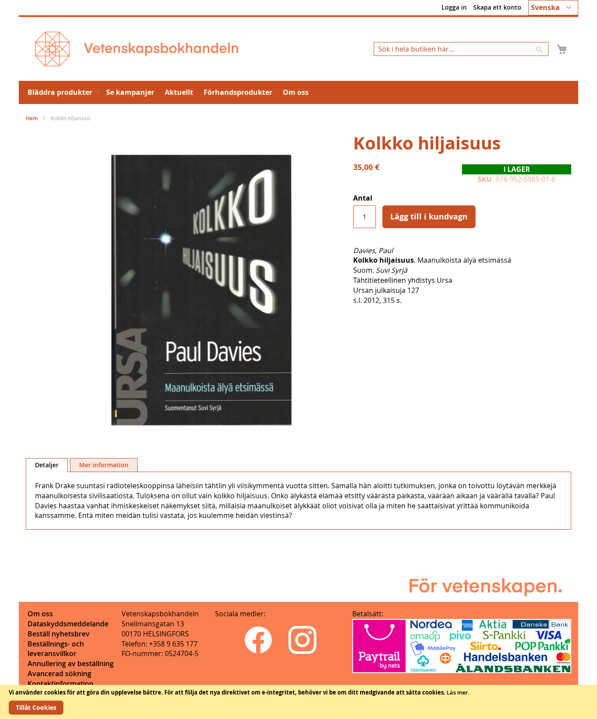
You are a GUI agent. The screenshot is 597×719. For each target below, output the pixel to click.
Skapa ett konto (497, 7)
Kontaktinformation (61, 683)
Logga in (454, 7)
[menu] (298, 92)
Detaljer (47, 465)
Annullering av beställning (71, 663)
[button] (553, 8)
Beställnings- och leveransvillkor (56, 649)
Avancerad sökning (59, 673)
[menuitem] (61, 92)
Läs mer (457, 692)
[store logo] (136, 48)
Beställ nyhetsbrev (59, 634)
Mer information (103, 465)
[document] (298, 702)
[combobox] (461, 49)
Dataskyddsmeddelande (68, 624)
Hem (32, 118)
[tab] (47, 465)
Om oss (40, 613)
